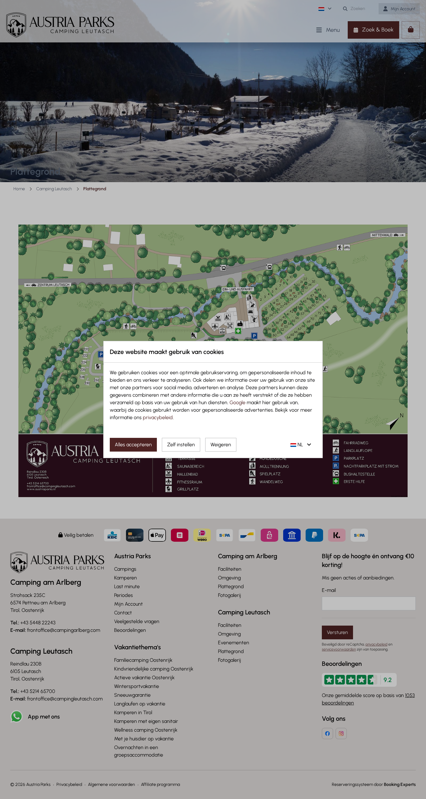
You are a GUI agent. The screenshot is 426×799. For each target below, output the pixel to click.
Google (237, 402)
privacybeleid (158, 417)
